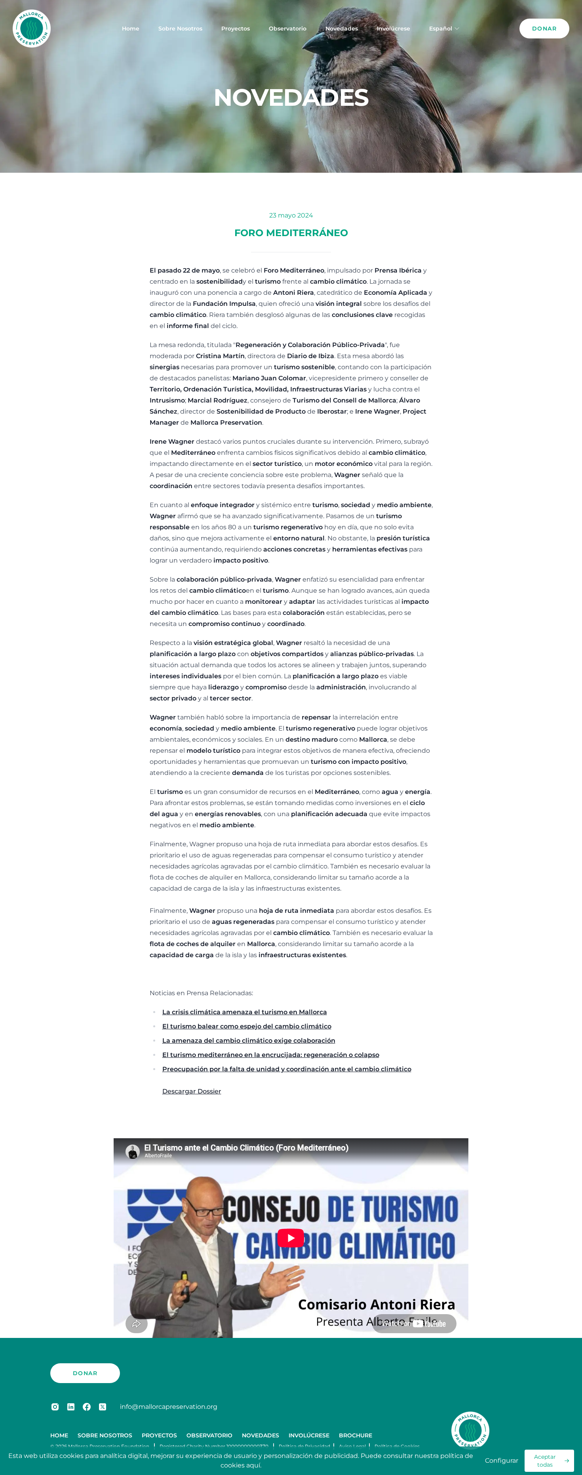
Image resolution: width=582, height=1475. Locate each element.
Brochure (355, 1435)
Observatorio (287, 28)
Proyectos (235, 28)
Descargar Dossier (191, 1091)
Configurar (501, 1460)
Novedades (341, 28)
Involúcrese (393, 28)
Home (130, 28)
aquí (253, 1465)
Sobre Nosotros (180, 28)
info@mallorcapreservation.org (168, 1406)
